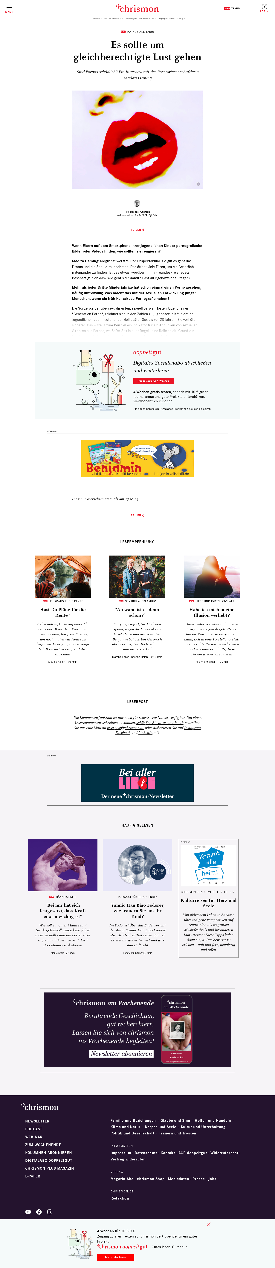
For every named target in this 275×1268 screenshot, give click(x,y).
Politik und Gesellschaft (133, 1133)
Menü (9, 12)
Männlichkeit (66, 897)
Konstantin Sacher (133, 953)
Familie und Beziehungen (133, 1120)
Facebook (122, 732)
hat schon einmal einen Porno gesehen (167, 287)
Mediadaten (178, 1179)
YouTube (28, 1212)
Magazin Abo (122, 1179)
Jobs (212, 1179)
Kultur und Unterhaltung (203, 1127)
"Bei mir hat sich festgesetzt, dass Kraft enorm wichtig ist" (62, 911)
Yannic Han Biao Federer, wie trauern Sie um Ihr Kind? (137, 911)
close (208, 1224)
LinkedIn (145, 732)
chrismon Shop (151, 1179)
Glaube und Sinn (175, 1120)
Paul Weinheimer (205, 661)
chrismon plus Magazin (49, 1168)
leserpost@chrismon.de (125, 727)
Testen (232, 8)
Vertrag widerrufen (128, 1159)
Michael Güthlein (140, 211)
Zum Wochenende (43, 1145)
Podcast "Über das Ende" (137, 897)
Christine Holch (138, 657)
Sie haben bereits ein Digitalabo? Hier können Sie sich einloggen (172, 409)
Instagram (192, 727)
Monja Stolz (57, 953)
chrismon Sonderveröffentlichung (208, 892)
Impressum (121, 1153)
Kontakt (168, 1153)
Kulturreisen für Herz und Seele (208, 903)
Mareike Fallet (120, 657)
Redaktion (120, 1198)
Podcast (33, 1129)
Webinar (33, 1137)
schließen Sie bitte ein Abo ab (160, 722)
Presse (198, 1179)
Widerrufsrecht (224, 1153)
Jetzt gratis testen (115, 1257)
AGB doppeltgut (192, 1153)
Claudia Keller (56, 661)
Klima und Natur (125, 1127)
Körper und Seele (160, 1127)
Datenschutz (146, 1153)
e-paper (32, 1176)
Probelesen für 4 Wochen (153, 381)
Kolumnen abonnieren (48, 1153)
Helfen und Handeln (213, 1120)
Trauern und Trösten (177, 1133)
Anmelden (264, 8)
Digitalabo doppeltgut (48, 1160)
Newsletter (37, 1121)
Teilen (136, 230)
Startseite (96, 19)
